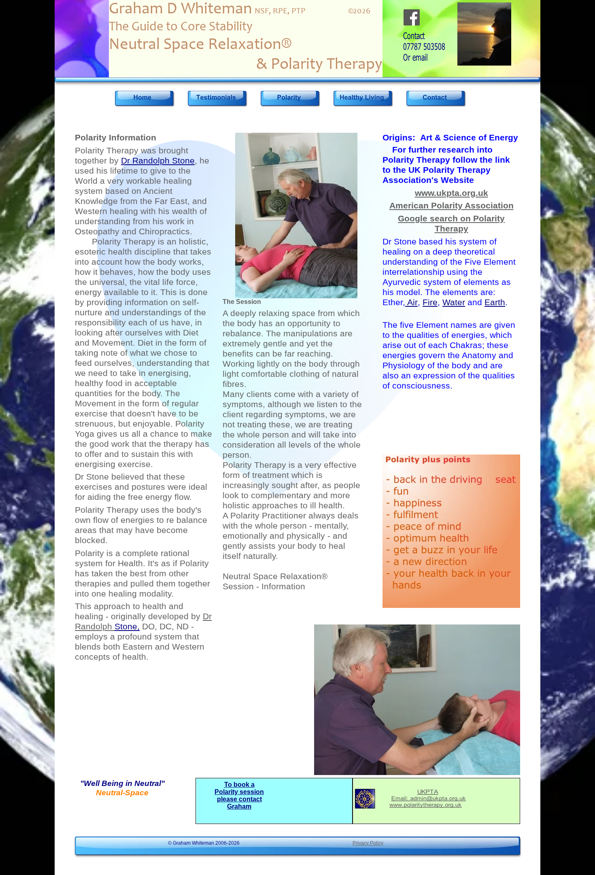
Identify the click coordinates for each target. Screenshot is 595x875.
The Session (242, 301)
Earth (494, 302)
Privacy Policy (368, 843)
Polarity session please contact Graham (239, 799)
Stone (127, 626)
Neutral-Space (122, 792)
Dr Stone (92, 477)
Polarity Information (115, 137)
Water (453, 302)
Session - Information (264, 586)
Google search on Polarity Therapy (451, 224)
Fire (430, 302)
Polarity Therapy (106, 150)
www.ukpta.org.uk (451, 193)
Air (411, 302)
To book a (239, 784)
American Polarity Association (451, 205)
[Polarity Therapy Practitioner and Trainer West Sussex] (144, 98)
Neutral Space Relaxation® (275, 576)
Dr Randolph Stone (158, 161)
